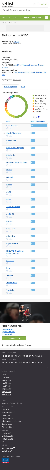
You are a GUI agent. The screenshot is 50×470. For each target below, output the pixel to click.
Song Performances (38, 121)
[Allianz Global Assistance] (5, 461)
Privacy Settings (7, 427)
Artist (8, 121)
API (3, 442)
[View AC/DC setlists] (25, 310)
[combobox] (25, 10)
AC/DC (16, 42)
